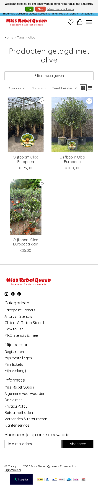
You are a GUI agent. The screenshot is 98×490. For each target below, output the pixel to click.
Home (9, 37)
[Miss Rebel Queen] (27, 22)
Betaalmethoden (19, 412)
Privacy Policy (16, 406)
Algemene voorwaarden (25, 393)
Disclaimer (13, 400)
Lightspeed (13, 470)
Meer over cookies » (60, 9)
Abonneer (78, 444)
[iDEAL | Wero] (40, 480)
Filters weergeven (49, 75)
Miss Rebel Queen (19, 387)
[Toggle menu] (88, 22)
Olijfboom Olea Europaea (25, 159)
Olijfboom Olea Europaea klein (25, 242)
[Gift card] (83, 480)
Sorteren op (40, 88)
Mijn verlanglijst (17, 370)
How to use (14, 329)
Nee (40, 9)
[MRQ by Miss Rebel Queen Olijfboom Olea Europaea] (26, 124)
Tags (20, 37)
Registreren (14, 351)
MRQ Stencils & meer (22, 335)
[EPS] (76, 480)
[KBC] (69, 480)
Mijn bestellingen (18, 358)
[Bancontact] (54, 480)
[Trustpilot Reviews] (21, 483)
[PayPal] (47, 480)
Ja (29, 9)
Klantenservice (17, 425)
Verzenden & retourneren (26, 419)
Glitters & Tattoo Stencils (25, 322)
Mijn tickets (14, 364)
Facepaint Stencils (20, 310)
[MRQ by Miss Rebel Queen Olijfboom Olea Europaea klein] (26, 207)
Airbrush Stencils (18, 316)
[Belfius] (62, 480)
